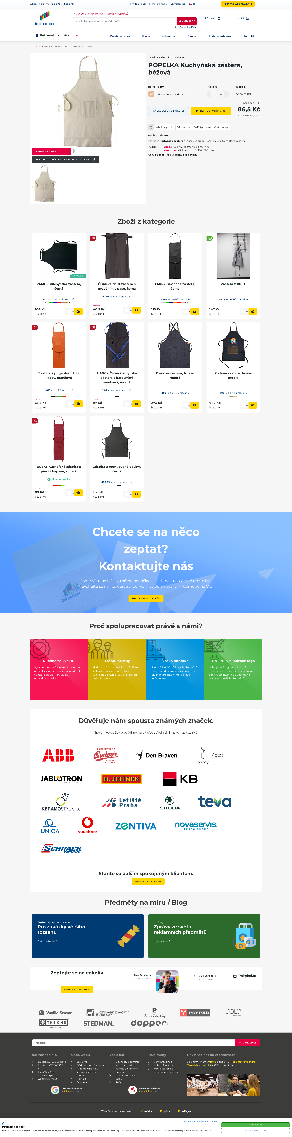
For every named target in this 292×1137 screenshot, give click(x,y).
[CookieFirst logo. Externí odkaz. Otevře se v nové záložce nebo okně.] (3, 1123)
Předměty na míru (87, 1068)
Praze (233, 1061)
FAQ (118, 1082)
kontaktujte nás (147, 598)
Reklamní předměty (54, 35)
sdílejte (186, 1111)
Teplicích (192, 1065)
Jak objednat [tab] (184, 127)
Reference (169, 36)
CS (194, 4)
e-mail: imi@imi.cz (48, 1075)
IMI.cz (37, 46)
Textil (67, 46)
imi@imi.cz (179, 4)
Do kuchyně (78, 46)
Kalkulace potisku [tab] (165, 127)
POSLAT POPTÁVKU (148, 881)
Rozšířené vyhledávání (185, 27)
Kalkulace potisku (167, 110)
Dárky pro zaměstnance (91, 1065)
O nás (146, 36)
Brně (213, 1061)
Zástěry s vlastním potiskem (166, 57)
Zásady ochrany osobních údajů (200, 1121)
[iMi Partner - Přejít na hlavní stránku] (45, 18)
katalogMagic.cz (163, 1065)
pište (166, 1111)
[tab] (151, 127)
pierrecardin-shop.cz (166, 1072)
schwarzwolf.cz (163, 1061)
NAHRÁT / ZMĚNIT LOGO (52, 151)
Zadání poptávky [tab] (202, 127)
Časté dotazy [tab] (221, 127)
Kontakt (248, 36)
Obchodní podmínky (128, 1061)
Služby (192, 36)
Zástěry (90, 46)
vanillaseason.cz (163, 1068)
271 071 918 (207, 976)
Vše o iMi (82, 1061)
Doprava (82, 1082)
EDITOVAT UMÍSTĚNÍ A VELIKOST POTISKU (64, 159)
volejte (147, 1111)
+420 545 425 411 (141, 4)
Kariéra (120, 1072)
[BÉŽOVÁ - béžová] (151, 94)
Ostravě (243, 1061)
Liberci (204, 1065)
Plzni (252, 1061)
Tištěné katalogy (220, 36)
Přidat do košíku (208, 110)
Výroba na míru (120, 36)
